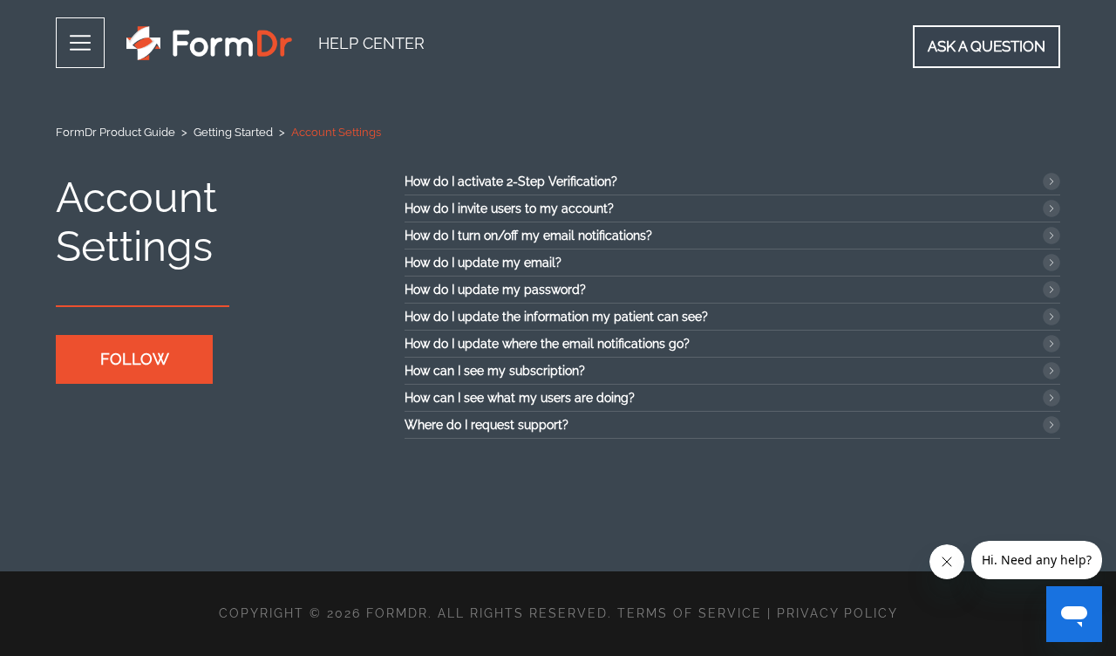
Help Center (371, 43)
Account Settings (336, 132)
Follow (134, 359)
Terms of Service (689, 613)
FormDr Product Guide (115, 132)
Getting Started (233, 132)
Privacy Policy (837, 613)
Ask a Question (986, 46)
